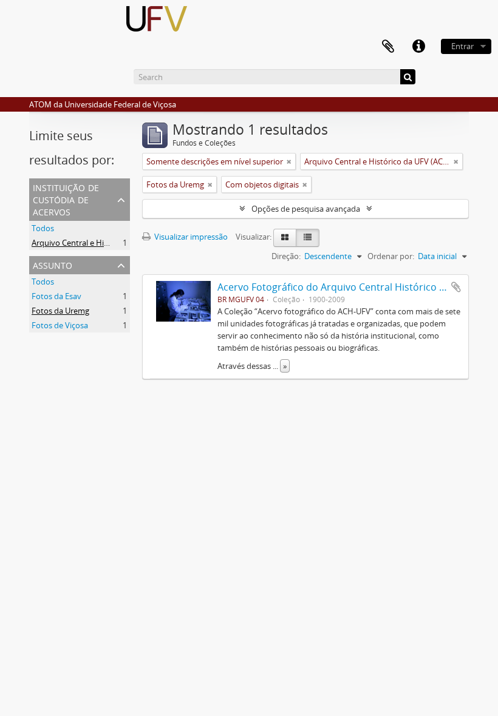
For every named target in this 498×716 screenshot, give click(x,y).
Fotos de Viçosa (60, 325)
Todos (43, 228)
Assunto (52, 264)
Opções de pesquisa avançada (305, 208)
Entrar (462, 46)
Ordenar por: (390, 256)
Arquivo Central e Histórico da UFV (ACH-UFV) (114, 242)
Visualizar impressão (190, 236)
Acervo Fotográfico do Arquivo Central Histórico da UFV (344, 287)
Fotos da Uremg (60, 310)
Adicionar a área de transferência (456, 287)
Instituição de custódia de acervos (66, 198)
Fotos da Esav (56, 296)
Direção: (286, 256)
